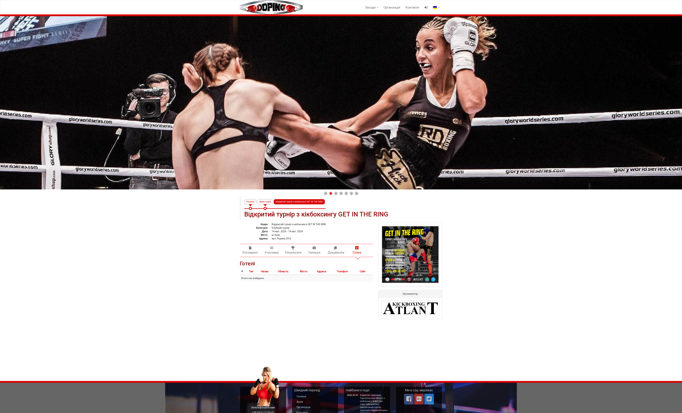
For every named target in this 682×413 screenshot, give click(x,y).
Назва (264, 271)
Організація (391, 7)
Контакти (412, 7)
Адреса (321, 271)
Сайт (363, 271)
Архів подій (265, 201)
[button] (325, 193)
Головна (250, 201)
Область (283, 271)
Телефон (342, 271)
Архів (300, 401)
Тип (251, 271)
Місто (303, 271)
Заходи (370, 7)
